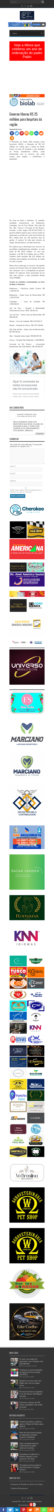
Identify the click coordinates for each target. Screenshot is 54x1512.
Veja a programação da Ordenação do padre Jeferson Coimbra (28, 1445)
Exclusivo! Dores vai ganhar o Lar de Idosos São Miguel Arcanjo (31, 1394)
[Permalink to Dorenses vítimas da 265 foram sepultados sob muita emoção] (14, 1408)
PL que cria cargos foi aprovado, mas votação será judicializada (31, 1361)
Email (12, 473)
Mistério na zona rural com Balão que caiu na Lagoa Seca (30, 1383)
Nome (12, 466)
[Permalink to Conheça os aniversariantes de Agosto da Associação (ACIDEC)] (14, 1376)
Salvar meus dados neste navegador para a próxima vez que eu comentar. (26, 491)
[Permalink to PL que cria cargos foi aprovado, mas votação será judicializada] (14, 1365)
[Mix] (26, 133)
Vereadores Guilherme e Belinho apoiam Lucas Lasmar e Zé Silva (29, 1456)
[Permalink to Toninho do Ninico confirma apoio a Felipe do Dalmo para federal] (14, 1428)
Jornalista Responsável (19, 1488)
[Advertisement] (27, 78)
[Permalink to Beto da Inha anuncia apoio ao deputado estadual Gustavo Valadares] (14, 1438)
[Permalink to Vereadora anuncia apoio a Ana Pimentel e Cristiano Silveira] (14, 1471)
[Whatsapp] (31, 133)
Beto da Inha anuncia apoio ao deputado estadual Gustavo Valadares (30, 1434)
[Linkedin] (36, 133)
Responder (40, 433)
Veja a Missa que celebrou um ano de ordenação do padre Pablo (27, 51)
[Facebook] (12, 133)
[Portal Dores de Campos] (27, 18)
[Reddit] (41, 133)
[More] (12, 138)
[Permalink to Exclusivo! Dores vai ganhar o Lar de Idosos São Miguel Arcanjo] (14, 1397)
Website (13, 481)
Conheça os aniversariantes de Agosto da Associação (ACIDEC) (30, 1372)
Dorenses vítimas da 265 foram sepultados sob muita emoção (30, 1404)
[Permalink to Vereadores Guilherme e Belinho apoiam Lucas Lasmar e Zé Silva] (14, 1460)
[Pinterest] (21, 133)
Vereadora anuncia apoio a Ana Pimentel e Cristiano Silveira (30, 1467)
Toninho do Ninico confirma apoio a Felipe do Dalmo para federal (31, 1424)
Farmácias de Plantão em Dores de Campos (27, 1484)
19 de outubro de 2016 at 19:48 (26, 416)
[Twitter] (17, 133)
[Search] (43, 2)
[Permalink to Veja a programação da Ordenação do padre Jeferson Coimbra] (14, 1449)
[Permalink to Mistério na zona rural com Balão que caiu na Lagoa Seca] (14, 1387)
